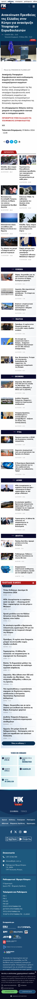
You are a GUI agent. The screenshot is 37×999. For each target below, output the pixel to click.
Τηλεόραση (21, 820)
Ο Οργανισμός (7, 883)
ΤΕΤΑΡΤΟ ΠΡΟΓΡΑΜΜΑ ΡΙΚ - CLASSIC (16, 914)
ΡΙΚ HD (5, 901)
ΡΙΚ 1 (5, 896)
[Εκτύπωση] (19, 142)
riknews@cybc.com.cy (13, 861)
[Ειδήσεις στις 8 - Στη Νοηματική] (26, 760)
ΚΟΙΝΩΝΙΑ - (6, 712)
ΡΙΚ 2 (5, 898)
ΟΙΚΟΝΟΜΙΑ (19, 377)
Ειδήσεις (12, 820)
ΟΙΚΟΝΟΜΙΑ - (6, 684)
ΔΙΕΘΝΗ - (5, 609)
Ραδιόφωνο (31, 820)
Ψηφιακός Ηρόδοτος (17, 823)
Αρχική (4, 820)
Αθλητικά (5, 823)
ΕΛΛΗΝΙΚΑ (14, 811)
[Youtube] (25, 832)
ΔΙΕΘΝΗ (33, 40)
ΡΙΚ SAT (5, 904)
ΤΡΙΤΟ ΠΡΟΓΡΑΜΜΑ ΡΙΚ (11, 911)
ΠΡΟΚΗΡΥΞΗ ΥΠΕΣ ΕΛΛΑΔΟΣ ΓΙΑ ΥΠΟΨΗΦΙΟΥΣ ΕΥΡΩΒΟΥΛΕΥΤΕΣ (16, 119)
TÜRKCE (24, 811)
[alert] (18, 984)
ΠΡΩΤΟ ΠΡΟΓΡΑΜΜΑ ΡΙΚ (12, 906)
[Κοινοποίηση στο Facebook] (7, 142)
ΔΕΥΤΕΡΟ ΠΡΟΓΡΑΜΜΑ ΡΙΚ (12, 909)
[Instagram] (20, 832)
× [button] (35, 972)
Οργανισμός (31, 823)
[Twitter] (15, 832)
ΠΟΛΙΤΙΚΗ (19, 319)
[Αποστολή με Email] (15, 142)
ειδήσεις (11, 1)
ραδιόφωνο (28, 1)
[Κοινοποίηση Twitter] (11, 142)
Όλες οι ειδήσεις (18, 743)
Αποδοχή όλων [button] (9, 991)
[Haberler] (26, 771)
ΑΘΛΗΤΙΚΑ (19, 536)
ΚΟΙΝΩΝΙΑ (19, 269)
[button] (2, 985)
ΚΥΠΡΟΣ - (5, 595)
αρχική (3, 1)
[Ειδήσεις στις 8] (9, 760)
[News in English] (9, 782)
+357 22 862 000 (11, 857)
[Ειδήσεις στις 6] (9, 771)
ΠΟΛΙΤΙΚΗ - (6, 646)
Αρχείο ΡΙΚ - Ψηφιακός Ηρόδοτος (14, 886)
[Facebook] (11, 832)
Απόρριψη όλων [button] (27, 991)
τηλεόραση (19, 1)
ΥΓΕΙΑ (19, 432)
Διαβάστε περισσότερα (27, 982)
